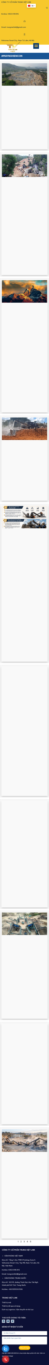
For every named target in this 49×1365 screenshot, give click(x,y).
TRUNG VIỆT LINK (9, 1298)
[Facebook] (3, 1321)
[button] (36, 46)
